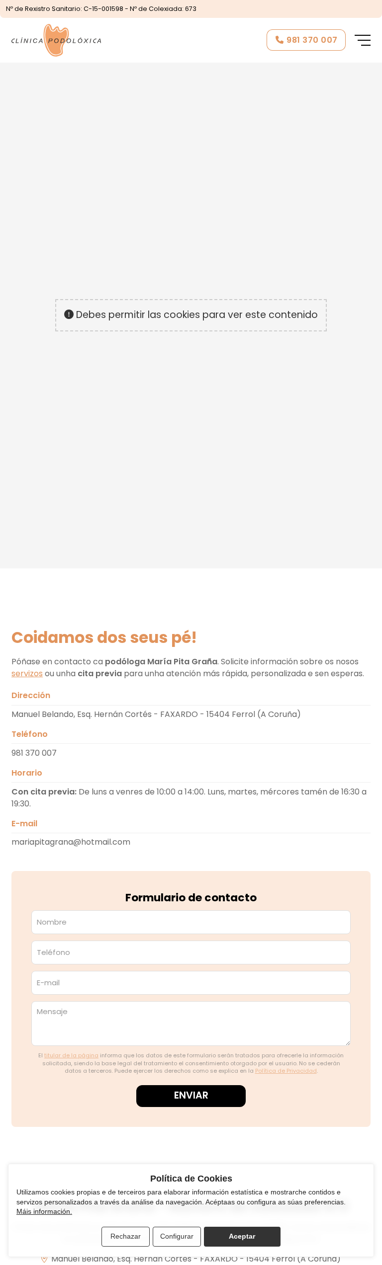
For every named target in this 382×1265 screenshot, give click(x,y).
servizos (27, 673)
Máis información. (44, 1211)
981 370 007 (34, 753)
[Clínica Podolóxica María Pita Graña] (56, 40)
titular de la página (71, 1055)
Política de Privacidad (286, 1071)
